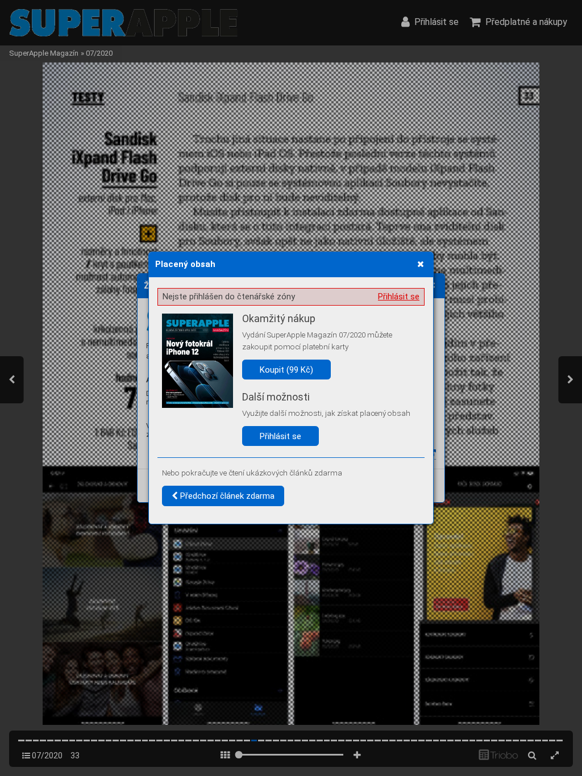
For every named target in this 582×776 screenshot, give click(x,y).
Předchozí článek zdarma (226, 496)
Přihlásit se (398, 296)
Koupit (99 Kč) (286, 370)
